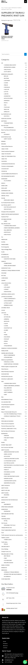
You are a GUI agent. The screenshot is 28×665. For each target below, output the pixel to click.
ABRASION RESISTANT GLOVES (11, 451)
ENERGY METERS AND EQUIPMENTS (10, 214)
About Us (5, 645)
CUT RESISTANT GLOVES (10, 460)
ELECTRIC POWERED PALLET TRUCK (12, 414)
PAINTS (3, 409)
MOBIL (5, 334)
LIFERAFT (6, 289)
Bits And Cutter (4, 125)
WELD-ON (6, 109)
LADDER (3, 280)
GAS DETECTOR (5, 257)
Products (5, 643)
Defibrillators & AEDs (9, 361)
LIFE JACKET (7, 287)
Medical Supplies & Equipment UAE (9, 366)
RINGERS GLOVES (8, 478)
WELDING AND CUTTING (7, 554)
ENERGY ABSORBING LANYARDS (12, 227)
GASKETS (3, 261)
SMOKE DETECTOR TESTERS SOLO (9, 499)
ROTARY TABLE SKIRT (6, 445)
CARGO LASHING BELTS (9, 298)
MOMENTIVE (7, 96)
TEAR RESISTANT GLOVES (10, 480)
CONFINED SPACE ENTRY (10, 65)
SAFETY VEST (4, 497)
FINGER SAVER (4, 244)
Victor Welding (4, 549)
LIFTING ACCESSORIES (6, 296)
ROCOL (6, 102)
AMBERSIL (6, 319)
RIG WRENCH (7, 576)
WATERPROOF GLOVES (9, 483)
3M (2, 63)
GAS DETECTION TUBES (9, 258)
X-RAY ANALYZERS (5, 579)
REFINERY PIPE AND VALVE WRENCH (13, 574)
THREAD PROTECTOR (6, 527)
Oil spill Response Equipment (7, 404)
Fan (2, 237)
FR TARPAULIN (4, 254)
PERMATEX (6, 100)
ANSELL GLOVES (8, 454)
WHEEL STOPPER (5, 565)
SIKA (5, 105)
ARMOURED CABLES (9, 200)
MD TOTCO (6, 116)
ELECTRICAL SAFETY (6, 205)
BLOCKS (3, 132)
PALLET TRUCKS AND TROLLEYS (9, 412)
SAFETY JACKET (8, 138)
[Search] (25, 54)
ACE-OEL (6, 314)
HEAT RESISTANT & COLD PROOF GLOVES (14, 465)
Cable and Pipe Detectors (7, 146)
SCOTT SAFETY (7, 71)
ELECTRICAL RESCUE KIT (10, 207)
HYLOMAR (3, 273)
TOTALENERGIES (8, 345)
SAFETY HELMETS (5, 485)
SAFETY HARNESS (8, 392)
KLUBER (6, 330)
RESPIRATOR (4, 433)
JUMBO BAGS (4, 278)
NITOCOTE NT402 (8, 98)
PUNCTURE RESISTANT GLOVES (11, 476)
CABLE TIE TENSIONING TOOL (8, 156)
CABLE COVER (4, 148)
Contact (5, 647)
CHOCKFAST (7, 80)
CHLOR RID (4, 161)
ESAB (5, 558)
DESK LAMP (4, 188)
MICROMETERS (5, 374)
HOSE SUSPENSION (8, 300)
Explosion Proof (4, 216)
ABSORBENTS (7, 504)
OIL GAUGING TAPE (6, 402)
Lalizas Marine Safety (6, 283)
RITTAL (5, 520)
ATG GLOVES (7, 456)
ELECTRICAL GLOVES (9, 463)
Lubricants (3, 312)
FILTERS (3, 242)
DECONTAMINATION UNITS (8, 176)
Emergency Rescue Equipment (8, 211)
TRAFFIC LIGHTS (5, 537)
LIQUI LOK (6, 89)
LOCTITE (6, 91)
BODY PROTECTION (6, 137)
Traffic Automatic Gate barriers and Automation (12, 535)
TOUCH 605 (7, 107)
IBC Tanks (3, 275)
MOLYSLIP (6, 339)
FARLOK (6, 85)
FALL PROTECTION (5, 223)
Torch (2, 532)
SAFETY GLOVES (5, 450)
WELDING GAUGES (8, 562)
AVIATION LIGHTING (6, 118)
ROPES (3, 442)
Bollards (6, 544)
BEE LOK (6, 76)
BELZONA (6, 78)
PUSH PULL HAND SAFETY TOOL (9, 428)
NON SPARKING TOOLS (6, 399)
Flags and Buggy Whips (6, 249)
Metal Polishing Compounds (7, 371)
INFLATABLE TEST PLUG (9, 525)
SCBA (5, 394)
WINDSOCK (4, 567)
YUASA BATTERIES (8, 123)
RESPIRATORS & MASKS (9, 67)
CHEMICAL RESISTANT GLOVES (11, 458)
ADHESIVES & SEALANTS (7, 74)
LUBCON (6, 93)
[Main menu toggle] (25, 1)
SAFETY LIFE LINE (5, 490)
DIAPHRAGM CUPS (5, 190)
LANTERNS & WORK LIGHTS (8, 294)
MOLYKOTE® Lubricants (7, 376)
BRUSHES (3, 143)
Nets (2, 397)
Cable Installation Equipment (7, 151)
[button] (25, 662)
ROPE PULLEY (7, 232)
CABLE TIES (4, 158)
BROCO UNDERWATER (9, 355)
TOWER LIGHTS (7, 539)
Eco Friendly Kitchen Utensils (7, 202)
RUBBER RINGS (7, 263)
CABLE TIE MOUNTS (6, 153)
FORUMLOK (7, 87)
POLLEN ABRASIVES (9, 127)
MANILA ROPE (4, 350)
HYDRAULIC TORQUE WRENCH (11, 572)
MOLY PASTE (7, 336)
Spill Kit (3, 502)
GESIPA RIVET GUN (5, 268)
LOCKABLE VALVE (5, 307)
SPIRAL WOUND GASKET (10, 265)
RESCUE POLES (7, 209)
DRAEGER (6, 435)
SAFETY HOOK (4, 488)
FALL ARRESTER (8, 230)
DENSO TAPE (4, 185)
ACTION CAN (7, 316)
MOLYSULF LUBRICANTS (7, 379)
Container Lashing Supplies (7, 166)
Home (2, 7)
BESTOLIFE (6, 321)
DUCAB (3, 198)
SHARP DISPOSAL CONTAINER (11, 364)
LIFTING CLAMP (8, 303)
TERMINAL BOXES (5, 518)
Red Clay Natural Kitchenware (8, 431)
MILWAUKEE (7, 474)
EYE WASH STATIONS (6, 219)
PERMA (6, 341)
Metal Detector (4, 369)
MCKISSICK (7, 134)
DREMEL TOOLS (5, 195)
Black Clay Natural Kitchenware (8, 130)
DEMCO (3, 183)
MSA (2, 381)
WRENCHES (4, 570)
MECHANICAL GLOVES (9, 471)
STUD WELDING (8, 560)
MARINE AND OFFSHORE (7, 353)
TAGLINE (3, 516)
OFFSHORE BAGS (8, 357)
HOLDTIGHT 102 (8, 328)
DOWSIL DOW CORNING (7, 193)
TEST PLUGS (4, 523)
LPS (5, 332)
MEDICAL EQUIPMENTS (7, 359)
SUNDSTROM (4, 509)
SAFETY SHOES (4, 492)
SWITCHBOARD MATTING (7, 513)
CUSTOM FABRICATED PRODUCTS (9, 173)
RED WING (6, 494)
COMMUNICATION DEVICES (8, 163)
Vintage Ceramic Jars (6, 551)
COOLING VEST (5, 168)
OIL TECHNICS (7, 180)
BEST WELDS (7, 556)
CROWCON (4, 171)
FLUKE (2, 252)
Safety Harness (7, 69)
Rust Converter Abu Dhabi (7, 447)
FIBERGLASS (4, 239)
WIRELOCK (6, 111)
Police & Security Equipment (7, 423)
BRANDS (3, 141)
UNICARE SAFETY (5, 546)
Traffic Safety (4, 542)
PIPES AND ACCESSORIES (7, 421)
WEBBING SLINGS (8, 305)
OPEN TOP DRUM (5, 407)
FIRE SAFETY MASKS (9, 437)
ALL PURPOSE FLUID (6, 114)
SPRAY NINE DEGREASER (7, 506)
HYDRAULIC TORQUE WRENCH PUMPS (10, 270)
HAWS (5, 221)
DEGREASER (4, 178)
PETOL (2, 418)
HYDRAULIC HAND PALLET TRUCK (12, 416)
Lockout (3, 310)
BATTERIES (4, 121)
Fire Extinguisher (5, 247)
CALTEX (6, 323)
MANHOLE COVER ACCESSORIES (9, 348)
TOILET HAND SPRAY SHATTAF (8, 530)
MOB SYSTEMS (7, 291)
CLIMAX (6, 82)
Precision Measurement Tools (8, 426)
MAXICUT (6, 469)
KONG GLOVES (7, 467)
